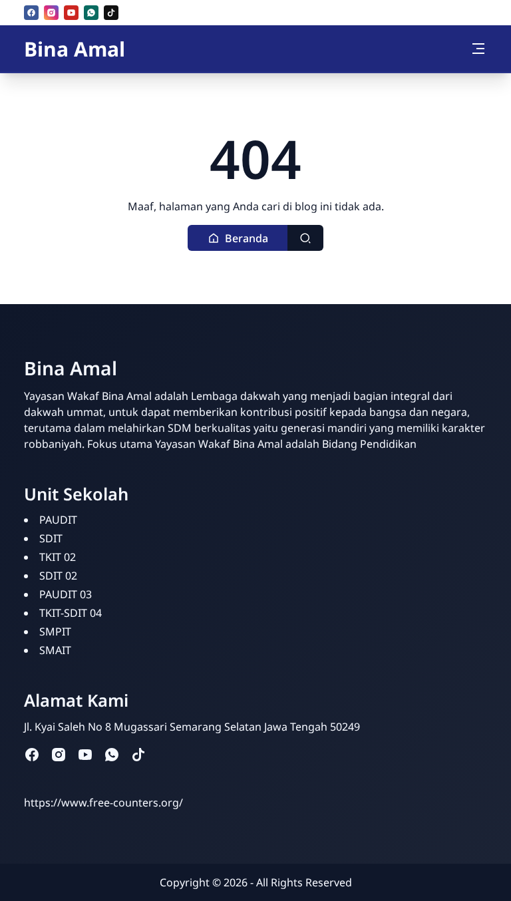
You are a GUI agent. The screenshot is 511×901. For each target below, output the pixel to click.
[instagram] (51, 12)
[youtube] (71, 12)
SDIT (51, 538)
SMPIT (55, 631)
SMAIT (55, 650)
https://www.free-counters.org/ (103, 802)
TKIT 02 (57, 557)
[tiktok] (111, 12)
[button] (238, 238)
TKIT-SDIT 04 (70, 613)
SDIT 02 (58, 575)
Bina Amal (74, 49)
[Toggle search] (305, 238)
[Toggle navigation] (478, 48)
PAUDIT (58, 519)
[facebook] (31, 12)
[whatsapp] (91, 12)
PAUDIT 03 (65, 594)
